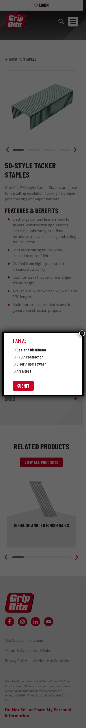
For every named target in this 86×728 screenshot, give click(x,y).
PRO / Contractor (30, 357)
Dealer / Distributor (31, 349)
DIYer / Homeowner (31, 364)
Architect (24, 371)
